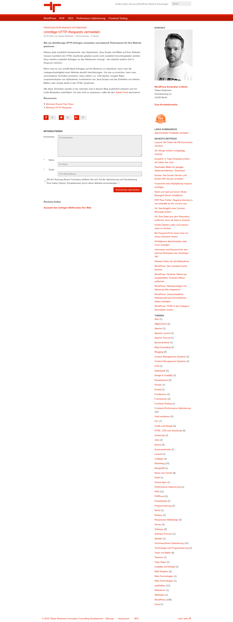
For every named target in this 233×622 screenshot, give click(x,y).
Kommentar (49, 137)
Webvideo (160, 595)
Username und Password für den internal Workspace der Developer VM (172, 253)
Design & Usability (164, 375)
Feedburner (160, 394)
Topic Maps (160, 562)
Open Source (129, 4)
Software (159, 529)
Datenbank (160, 370)
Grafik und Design (164, 426)
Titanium (159, 557)
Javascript (160, 435)
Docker (158, 384)
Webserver (160, 590)
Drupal (158, 389)
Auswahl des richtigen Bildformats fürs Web (67, 207)
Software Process (163, 534)
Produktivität (161, 501)
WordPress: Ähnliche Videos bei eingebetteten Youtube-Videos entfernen (171, 278)
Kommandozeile (163, 449)
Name (51, 160)
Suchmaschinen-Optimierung (169, 543)
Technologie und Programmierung (172, 548)
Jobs (157, 440)
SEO (70, 18)
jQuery (158, 444)
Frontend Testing (118, 18)
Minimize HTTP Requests (58, 107)
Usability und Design (165, 566)
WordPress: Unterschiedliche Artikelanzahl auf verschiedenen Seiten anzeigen (171, 298)
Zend (157, 604)
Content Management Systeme (170, 356)
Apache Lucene (162, 333)
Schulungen (162, 4)
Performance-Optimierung (90, 18)
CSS (157, 366)
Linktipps (159, 458)
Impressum (123, 618)
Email (51, 169)
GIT (156, 421)
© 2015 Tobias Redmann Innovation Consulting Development (72, 618)
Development (161, 380)
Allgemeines (161, 324)
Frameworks (161, 399)
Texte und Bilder (163, 552)
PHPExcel (159, 496)
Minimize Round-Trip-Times (60, 104)
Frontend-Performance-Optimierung (65, 27)
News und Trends (163, 473)
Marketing (160, 463)
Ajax (157, 319)
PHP (62, 18)
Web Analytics (161, 571)
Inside (118, 4)
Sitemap (109, 618)
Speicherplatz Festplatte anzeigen (172, 133)
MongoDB (160, 468)
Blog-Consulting (162, 347)
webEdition (160, 585)
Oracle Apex (161, 482)
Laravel (158, 454)
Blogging (159, 352)
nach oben (183, 618)
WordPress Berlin (146, 4)
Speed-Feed (122, 92)
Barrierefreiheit (162, 342)
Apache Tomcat (162, 337)
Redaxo (158, 515)
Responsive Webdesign (166, 519)
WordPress (50, 18)
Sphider (158, 538)
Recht (157, 510)
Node (157, 477)
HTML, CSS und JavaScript (168, 430)
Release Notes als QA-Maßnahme (172, 261)
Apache (158, 328)
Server (158, 524)
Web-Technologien (164, 576)
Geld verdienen (162, 416)
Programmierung (163, 505)
